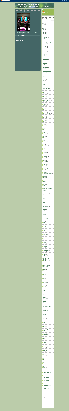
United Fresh (45, 350)
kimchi (44, 221)
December (46, 33)
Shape (44, 309)
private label (45, 289)
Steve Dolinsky (45, 329)
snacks (44, 318)
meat (44, 247)
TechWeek (44, 339)
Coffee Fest (45, 129)
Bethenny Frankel (46, 88)
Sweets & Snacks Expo (47, 335)
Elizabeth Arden (45, 145)
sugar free (44, 331)
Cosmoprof (44, 137)
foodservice (45, 176)
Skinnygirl (44, 314)
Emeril (44, 148)
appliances (44, 76)
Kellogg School (45, 218)
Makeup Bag (46, 383)
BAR (44, 80)
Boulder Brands (45, 99)
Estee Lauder (45, 152)
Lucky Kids (45, 237)
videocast (44, 355)
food (43, 169)
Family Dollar (45, 161)
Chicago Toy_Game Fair (47, 113)
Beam (44, 83)
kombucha (44, 222)
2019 (44, 24)
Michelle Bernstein (46, 250)
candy (44, 103)
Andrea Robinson (45, 72)
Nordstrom (44, 273)
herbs (44, 205)
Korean (44, 223)
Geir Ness (44, 184)
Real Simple (45, 298)
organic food (45, 277)
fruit (43, 180)
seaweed (44, 305)
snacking (44, 317)
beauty (44, 84)
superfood (44, 333)
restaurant (44, 301)
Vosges (44, 359)
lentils (44, 233)
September (46, 37)
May (45, 54)
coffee (44, 128)
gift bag (44, 185)
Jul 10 (46, 50)
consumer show (45, 132)
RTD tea (44, 302)
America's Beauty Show (47, 71)
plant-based (45, 281)
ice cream (44, 209)
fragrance (44, 177)
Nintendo (44, 269)
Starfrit (44, 327)
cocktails (44, 125)
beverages (44, 89)
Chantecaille (45, 112)
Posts (44, 393)
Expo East (44, 153)
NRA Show (44, 274)
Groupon (44, 197)
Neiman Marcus (45, 266)
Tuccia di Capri (45, 346)
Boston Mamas (46, 377)
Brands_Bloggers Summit (47, 100)
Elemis (44, 144)
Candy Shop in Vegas (48, 42)
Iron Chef (44, 210)
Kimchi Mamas (46, 380)
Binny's (44, 92)
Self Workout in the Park (47, 306)
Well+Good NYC (47, 388)
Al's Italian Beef (45, 64)
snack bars (45, 315)
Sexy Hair (44, 307)
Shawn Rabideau (45, 310)
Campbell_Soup (45, 101)
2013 (44, 28)
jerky (44, 213)
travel (44, 343)
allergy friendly (45, 67)
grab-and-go (45, 194)
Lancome (44, 229)
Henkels (44, 202)
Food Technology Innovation (47, 173)
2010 (44, 32)
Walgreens (44, 362)
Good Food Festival (46, 193)
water (44, 363)
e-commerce (45, 141)
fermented (44, 165)
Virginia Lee (46, 11)
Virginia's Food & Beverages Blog (28, 4)
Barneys (44, 81)
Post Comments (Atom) (23, 69)
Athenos (44, 79)
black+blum (45, 93)
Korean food (45, 225)
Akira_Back (45, 63)
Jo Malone (44, 214)
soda (44, 319)
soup (44, 321)
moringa (44, 254)
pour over (44, 286)
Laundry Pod (45, 230)
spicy (44, 323)
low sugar (44, 235)
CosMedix (44, 136)
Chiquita (44, 117)
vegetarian (44, 354)
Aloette (44, 68)
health (44, 198)
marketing (44, 243)
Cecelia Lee (45, 109)
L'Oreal (44, 227)
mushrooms (45, 255)
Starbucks (44, 326)
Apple (44, 75)
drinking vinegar (45, 140)
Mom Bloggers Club (47, 385)
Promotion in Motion (46, 293)
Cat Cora (44, 105)
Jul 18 (46, 47)
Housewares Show (46, 206)
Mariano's (44, 242)
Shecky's (44, 311)
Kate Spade (45, 217)
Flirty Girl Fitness (45, 168)
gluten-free (44, 190)
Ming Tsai (44, 251)
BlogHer (44, 95)
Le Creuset (44, 231)
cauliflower (44, 108)
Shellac (44, 313)
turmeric (44, 347)
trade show (44, 342)
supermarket (45, 334)
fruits (44, 181)
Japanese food (45, 211)
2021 (44, 23)
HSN (44, 207)
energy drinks (45, 149)
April (45, 55)
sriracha (44, 325)
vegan (44, 351)
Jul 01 (46, 51)
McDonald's (45, 246)
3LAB (44, 60)
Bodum (44, 97)
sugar (44, 330)
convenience (45, 133)
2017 (44, 27)
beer (43, 85)
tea (43, 338)
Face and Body (45, 156)
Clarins (44, 121)
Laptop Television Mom (48, 382)
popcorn (44, 285)
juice (44, 215)
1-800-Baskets (45, 59)
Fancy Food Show (46, 164)
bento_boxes (45, 87)
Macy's (44, 239)
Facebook (44, 157)
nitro (43, 270)
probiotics (44, 290)
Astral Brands (45, 77)
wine (43, 366)
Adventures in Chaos (47, 372)
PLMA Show (45, 282)
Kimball (44, 219)
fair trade (44, 160)
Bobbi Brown (45, 96)
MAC (44, 238)
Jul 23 (46, 43)
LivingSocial (45, 234)
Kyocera (44, 226)
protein (44, 294)
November (46, 34)
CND (44, 124)
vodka (44, 358)
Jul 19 (46, 46)
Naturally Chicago (46, 265)
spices (44, 322)
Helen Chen (45, 201)
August (45, 38)
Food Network (45, 172)
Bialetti (44, 91)
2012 (44, 29)
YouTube (44, 367)
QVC (44, 297)
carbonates (45, 104)
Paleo (44, 278)
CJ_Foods (44, 120)
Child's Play (45, 116)
